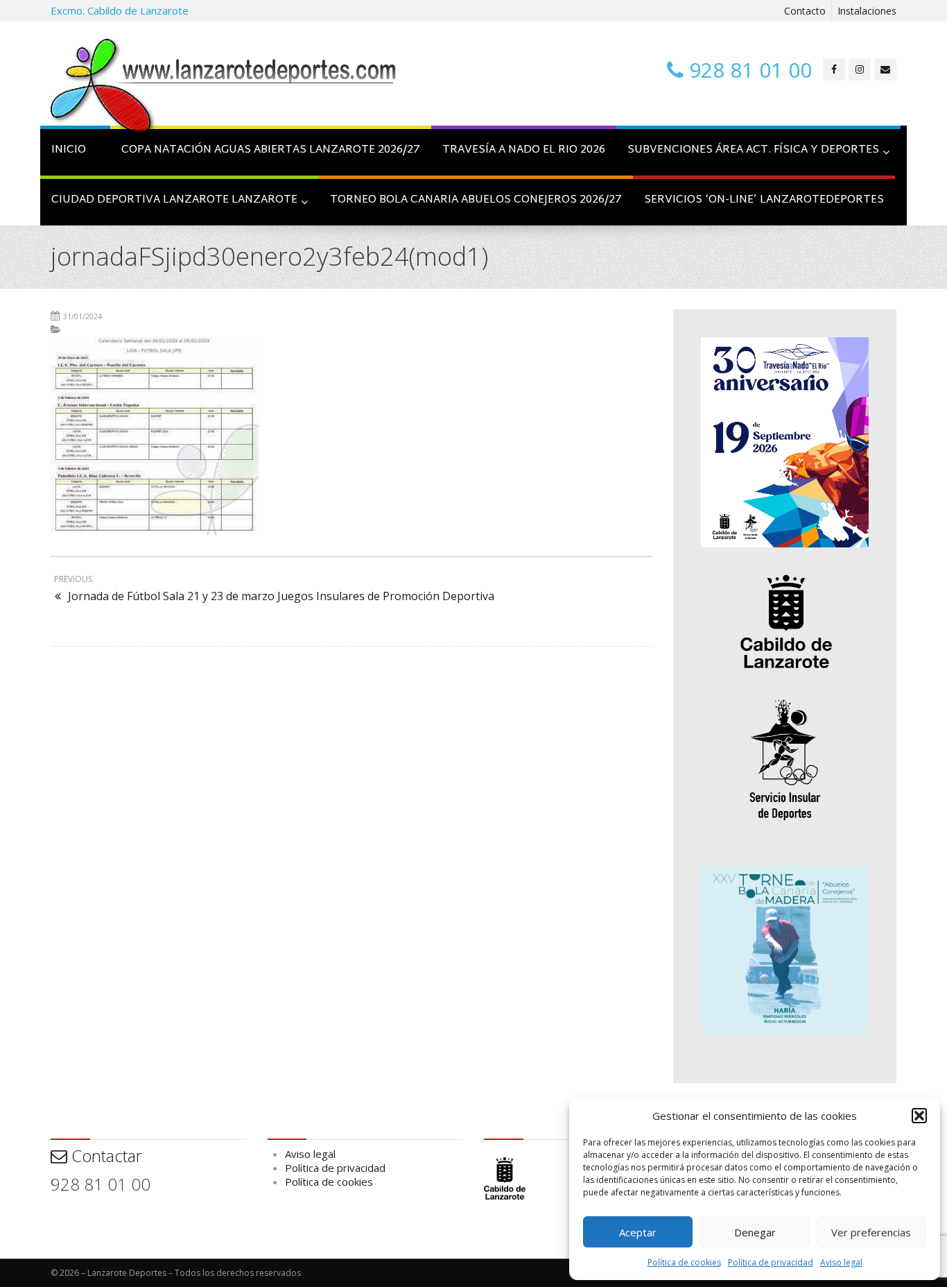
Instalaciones (866, 10)
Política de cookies (684, 1262)
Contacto (805, 10)
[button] (919, 1116)
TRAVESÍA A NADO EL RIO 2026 (523, 150)
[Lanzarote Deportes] (224, 87)
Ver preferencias (871, 1232)
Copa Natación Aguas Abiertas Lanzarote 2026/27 (270, 150)
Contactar (104, 1155)
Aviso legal (841, 1262)
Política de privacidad (770, 1262)
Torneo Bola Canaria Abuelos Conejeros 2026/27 (476, 200)
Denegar (755, 1232)
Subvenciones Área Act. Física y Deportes (753, 150)
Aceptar (638, 1232)
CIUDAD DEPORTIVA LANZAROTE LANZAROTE (174, 200)
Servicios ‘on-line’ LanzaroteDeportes (764, 200)
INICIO (68, 150)
